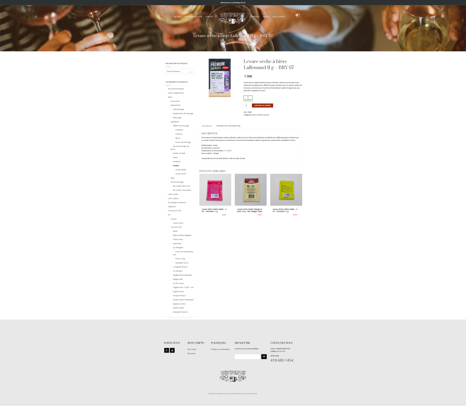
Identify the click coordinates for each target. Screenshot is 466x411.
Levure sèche (257, 115)
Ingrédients (175, 121)
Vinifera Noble (178, 308)
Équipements (176, 105)
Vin (169, 215)
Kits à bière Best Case (181, 186)
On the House (178, 283)
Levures (266, 115)
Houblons (176, 161)
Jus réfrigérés (178, 247)
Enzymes (178, 134)
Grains (175, 157)
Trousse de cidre (174, 210)
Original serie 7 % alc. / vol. (183, 287)
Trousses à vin (176, 227)
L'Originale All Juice (180, 267)
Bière (170, 97)
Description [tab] (207, 126)
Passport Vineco (179, 295)
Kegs (172, 178)
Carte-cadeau (173, 198)
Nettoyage (177, 117)
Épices (177, 138)
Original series (178, 291)
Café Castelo (173, 194)
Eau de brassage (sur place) (180, 147)
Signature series (179, 304)
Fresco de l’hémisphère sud (183, 253)
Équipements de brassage (183, 113)
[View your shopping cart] (298, 15)
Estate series (178, 239)
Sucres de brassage (183, 142)
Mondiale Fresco (181, 263)
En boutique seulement (177, 202)
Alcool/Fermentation (176, 89)
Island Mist (177, 243)
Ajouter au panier (262, 105)
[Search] (191, 72)
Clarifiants (179, 130)
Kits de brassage (177, 182)
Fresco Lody (180, 258)
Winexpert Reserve (180, 312)
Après (175, 231)
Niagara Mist (178, 279)
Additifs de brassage (181, 126)
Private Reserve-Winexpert (183, 300)
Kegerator (172, 206)
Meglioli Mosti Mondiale (182, 275)
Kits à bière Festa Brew (182, 190)
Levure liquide (180, 169)
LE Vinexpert (178, 271)
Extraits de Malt (179, 153)
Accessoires (175, 101)
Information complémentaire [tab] (229, 126)
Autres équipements (176, 93)
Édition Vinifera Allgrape (182, 235)
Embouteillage (178, 109)
